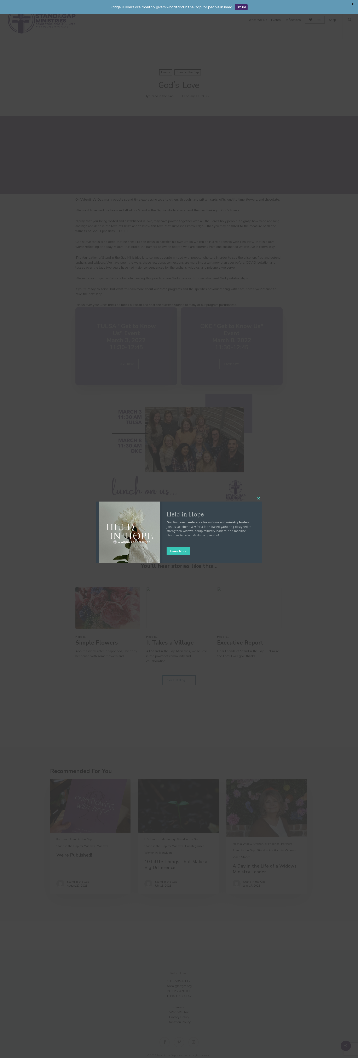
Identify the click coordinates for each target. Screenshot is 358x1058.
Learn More (178, 551)
